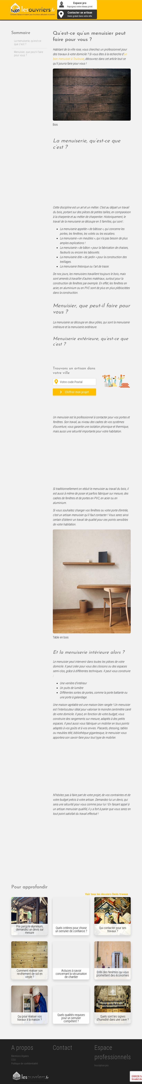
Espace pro (79, 4)
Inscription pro (101, 1065)
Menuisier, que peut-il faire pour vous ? (28, 53)
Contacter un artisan (80, 14)
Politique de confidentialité (24, 1063)
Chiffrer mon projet (77, 392)
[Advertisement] (92, 179)
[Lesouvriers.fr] (33, 9)
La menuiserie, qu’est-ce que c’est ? (27, 42)
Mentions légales (20, 1056)
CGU (13, 1059)
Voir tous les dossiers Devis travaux (106, 894)
